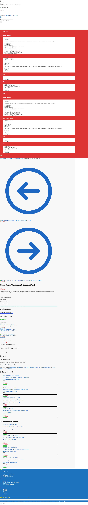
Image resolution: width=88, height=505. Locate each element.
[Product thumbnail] (7, 324)
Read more (5, 396)
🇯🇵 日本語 (2, 10)
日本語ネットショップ (8, 476)
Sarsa (10, 377)
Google (4, 492)
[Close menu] (0, 1)
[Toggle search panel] (0, 19)
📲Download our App (4, 7)
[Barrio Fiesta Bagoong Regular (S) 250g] (30, 397)
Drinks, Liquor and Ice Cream (9, 158)
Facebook (5, 489)
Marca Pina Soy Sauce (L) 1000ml (7, 326)
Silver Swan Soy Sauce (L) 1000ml (7, 330)
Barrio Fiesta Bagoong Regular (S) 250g (11, 402)
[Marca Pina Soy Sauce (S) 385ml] (30, 424)
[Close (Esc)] (4, 503)
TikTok (4, 491)
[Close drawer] (0, 3)
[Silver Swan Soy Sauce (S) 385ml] (30, 447)
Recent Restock (30, 367)
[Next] (1, 323)
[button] (1, 24)
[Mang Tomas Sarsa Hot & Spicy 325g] (30, 375)
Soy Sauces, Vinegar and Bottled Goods (41, 367)
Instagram (5, 490)
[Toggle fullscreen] (1, 503)
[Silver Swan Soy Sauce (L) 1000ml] (30, 435)
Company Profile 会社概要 (8, 484)
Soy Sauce (9, 389)
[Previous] (0, 323)
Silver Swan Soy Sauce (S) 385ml (7, 335)
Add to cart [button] (5, 384)
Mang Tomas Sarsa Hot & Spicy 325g (11, 379)
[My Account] (1, 17)
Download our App (7, 475)
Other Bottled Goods (14, 367)
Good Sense (9, 368)
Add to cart (3, 319)
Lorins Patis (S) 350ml (7, 412)
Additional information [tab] (7, 341)
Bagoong (4, 399)
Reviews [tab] (5, 342)
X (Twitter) (5, 495)
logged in (7, 364)
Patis (4, 410)
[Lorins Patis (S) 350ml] (30, 408)
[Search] (1, 22)
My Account (5, 471)
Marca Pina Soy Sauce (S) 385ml (9, 429)
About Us (5, 483)
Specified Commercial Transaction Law (11, 482)
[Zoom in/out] (0, 503)
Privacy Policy (6, 481)
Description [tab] (5, 339)
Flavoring (5, 389)
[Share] (3, 503)
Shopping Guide (6, 472)
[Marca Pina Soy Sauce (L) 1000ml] (30, 457)
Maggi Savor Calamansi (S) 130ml (10, 391)
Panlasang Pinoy (19, 158)
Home (1, 158)
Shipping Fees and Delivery (8, 474)
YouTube (4, 493)
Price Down (5, 449)
